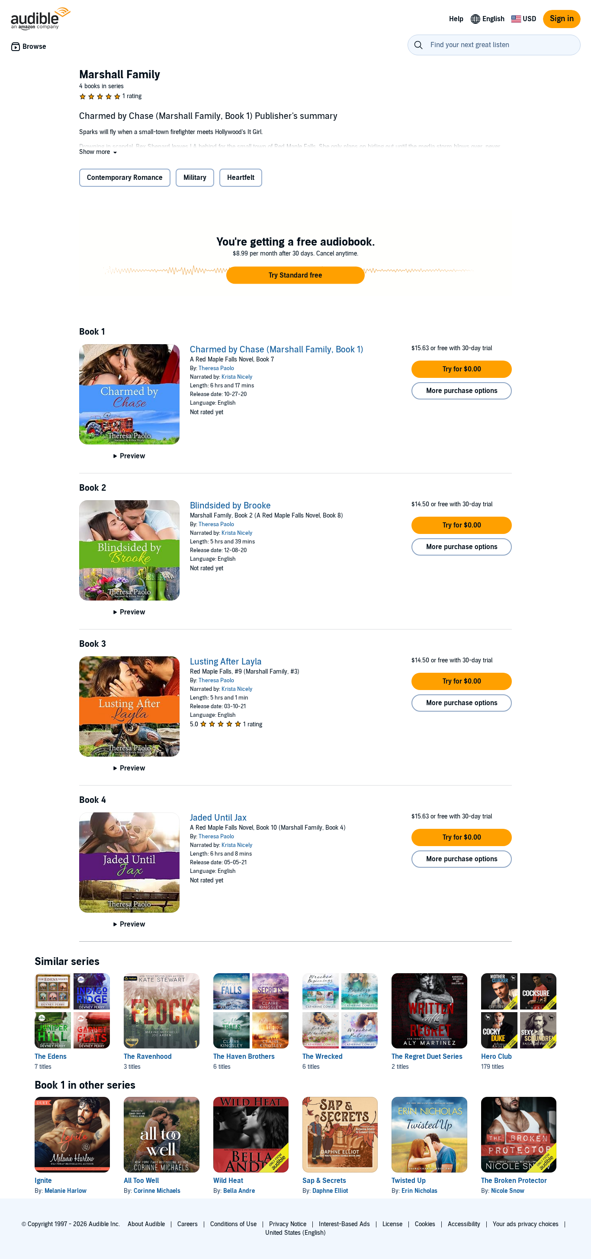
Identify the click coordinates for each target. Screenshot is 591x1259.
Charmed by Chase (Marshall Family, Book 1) (276, 350)
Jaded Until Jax (218, 818)
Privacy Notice (287, 1224)
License (392, 1224)
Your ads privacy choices (526, 1224)
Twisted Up (409, 1180)
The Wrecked (322, 1056)
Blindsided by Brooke (230, 506)
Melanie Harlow (66, 1191)
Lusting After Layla (226, 662)
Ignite (43, 1180)
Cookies (425, 1224)
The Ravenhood (148, 1056)
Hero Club (496, 1056)
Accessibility (464, 1224)
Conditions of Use (233, 1224)
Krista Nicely (237, 377)
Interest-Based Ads (344, 1224)
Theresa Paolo (216, 368)
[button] (99, 152)
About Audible (146, 1224)
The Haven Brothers (244, 1056)
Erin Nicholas (419, 1191)
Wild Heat (228, 1180)
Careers (187, 1224)
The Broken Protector (514, 1180)
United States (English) (295, 1233)
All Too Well (141, 1180)
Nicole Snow (507, 1191)
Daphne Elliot (330, 1191)
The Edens (51, 1056)
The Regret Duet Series (427, 1056)
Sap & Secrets (324, 1180)
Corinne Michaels (157, 1191)
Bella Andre (239, 1191)
